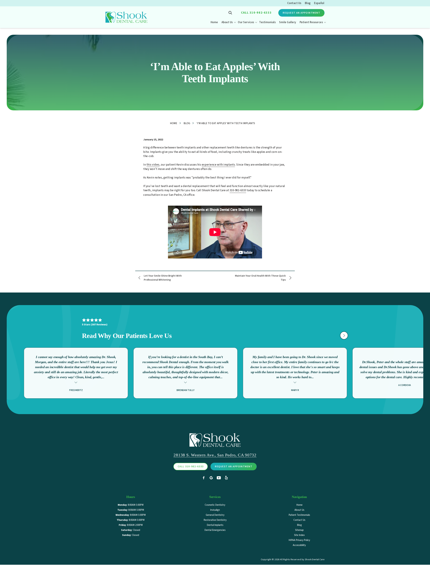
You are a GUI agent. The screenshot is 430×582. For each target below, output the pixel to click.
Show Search (230, 12)
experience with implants (218, 165)
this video (152, 165)
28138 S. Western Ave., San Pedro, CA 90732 (215, 455)
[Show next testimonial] (344, 335)
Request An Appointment (301, 13)
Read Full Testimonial (76, 382)
